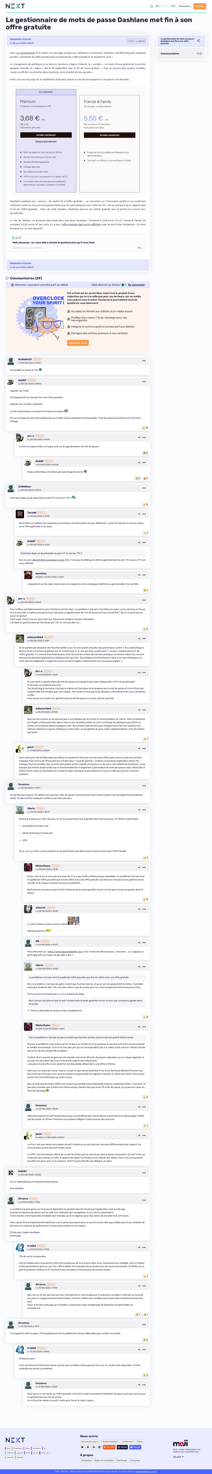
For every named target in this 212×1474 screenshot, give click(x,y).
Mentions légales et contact (146, 1472)
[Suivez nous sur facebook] (93, 1447)
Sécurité (10, 1457)
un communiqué (25, 52)
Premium (200, 6)
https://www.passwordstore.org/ (65, 951)
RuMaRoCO (25, 359)
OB (37, 941)
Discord (137, 1447)
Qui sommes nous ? (89, 1441)
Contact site (127, 1441)
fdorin (31, 808)
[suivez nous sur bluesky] (82, 1447)
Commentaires (170, 53)
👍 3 (145, 629)
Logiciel (17, 238)
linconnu (23, 784)
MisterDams (43, 865)
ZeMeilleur (24, 486)
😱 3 (137, 478)
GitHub (124, 1447)
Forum (140, 1441)
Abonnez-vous (78, 342)
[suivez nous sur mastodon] (88, 1447)
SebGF (22, 380)
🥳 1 (145, 1314)
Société (20, 1457)
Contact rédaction (110, 1441)
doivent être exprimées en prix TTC (50, 560)
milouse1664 (35, 637)
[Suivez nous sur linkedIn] (99, 1447)
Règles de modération (104, 1460)
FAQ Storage (122, 1460)
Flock (27, 1448)
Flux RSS (110, 1447)
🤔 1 (145, 590)
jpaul (30, 747)
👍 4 (145, 899)
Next (28, 1453)
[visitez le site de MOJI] (180, 1445)
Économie (18, 1448)
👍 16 (145, 427)
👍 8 (145, 504)
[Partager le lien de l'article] (198, 41)
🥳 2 (145, 1339)
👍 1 (145, 533)
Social (35, 1453)
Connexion (184, 6)
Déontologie (86, 1460)
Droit (9, 1448)
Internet (10, 1453)
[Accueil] (15, 6)
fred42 (31, 1245)
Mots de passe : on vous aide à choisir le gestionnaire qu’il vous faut (54, 242)
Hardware (37, 1448)
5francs (23, 1198)
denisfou (41, 573)
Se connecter (136, 285)
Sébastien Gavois (20, 39)
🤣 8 (145, 453)
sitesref (40, 907)
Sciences (45, 1453)
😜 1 (145, 478)
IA (45, 1448)
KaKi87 (22, 1171)
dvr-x (30, 435)
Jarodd (31, 512)
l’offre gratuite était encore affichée (81, 224)
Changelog (134, 1460)
